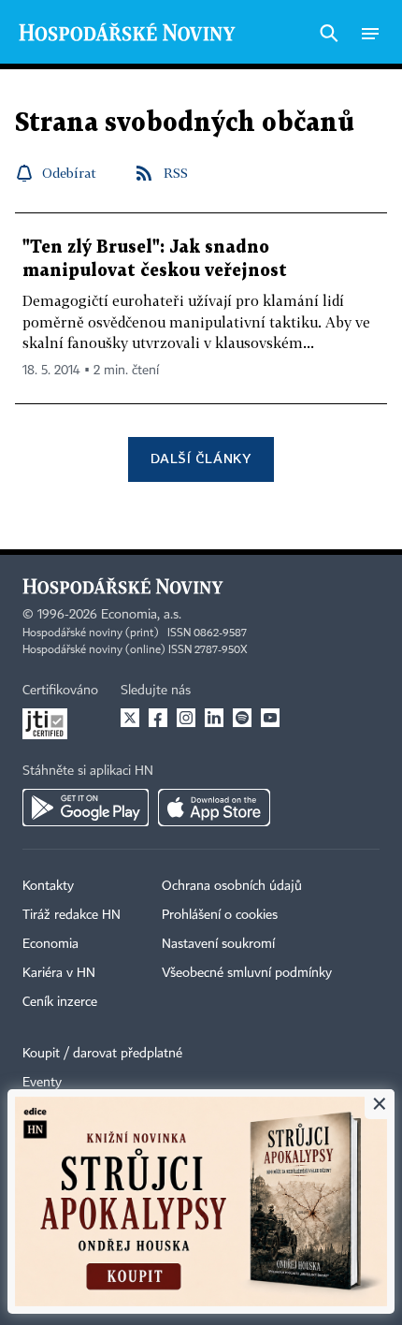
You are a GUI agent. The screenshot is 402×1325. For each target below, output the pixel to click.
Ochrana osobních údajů (232, 886)
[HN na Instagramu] (186, 717)
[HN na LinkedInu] (214, 717)
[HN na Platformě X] (130, 717)
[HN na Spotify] (242, 717)
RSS (176, 173)
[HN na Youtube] (270, 717)
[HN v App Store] (214, 807)
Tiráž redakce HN (71, 915)
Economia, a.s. (141, 614)
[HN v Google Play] (85, 807)
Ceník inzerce (59, 1002)
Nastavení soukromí (218, 944)
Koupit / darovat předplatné (102, 1053)
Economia (50, 944)
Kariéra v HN (58, 973)
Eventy (42, 1082)
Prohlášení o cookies (220, 915)
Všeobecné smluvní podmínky (247, 973)
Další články (201, 458)
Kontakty (48, 886)
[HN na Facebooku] (158, 717)
